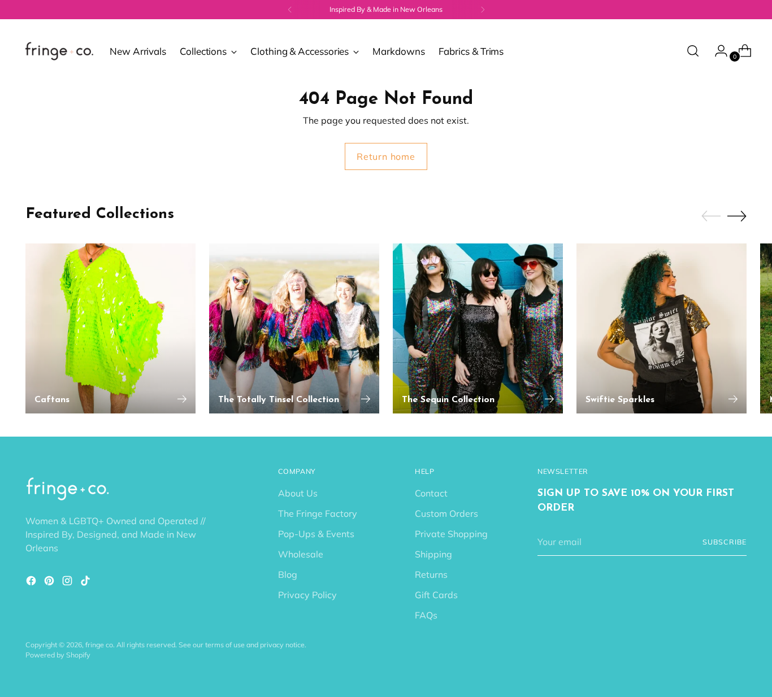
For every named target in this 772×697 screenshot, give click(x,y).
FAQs (426, 615)
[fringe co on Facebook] (32, 582)
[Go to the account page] (716, 51)
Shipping (433, 554)
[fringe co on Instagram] (68, 582)
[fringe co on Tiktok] (86, 582)
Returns (431, 574)
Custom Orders (446, 513)
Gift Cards (436, 594)
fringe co (99, 645)
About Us (298, 493)
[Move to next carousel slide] (737, 215)
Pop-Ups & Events (316, 533)
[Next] (482, 9)
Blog (287, 574)
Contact (431, 493)
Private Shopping (451, 533)
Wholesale (300, 554)
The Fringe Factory (317, 513)
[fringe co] (59, 51)
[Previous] (289, 9)
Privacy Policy (307, 594)
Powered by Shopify (57, 655)
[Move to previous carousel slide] (711, 216)
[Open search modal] (693, 51)
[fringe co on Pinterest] (50, 582)
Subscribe (724, 542)
